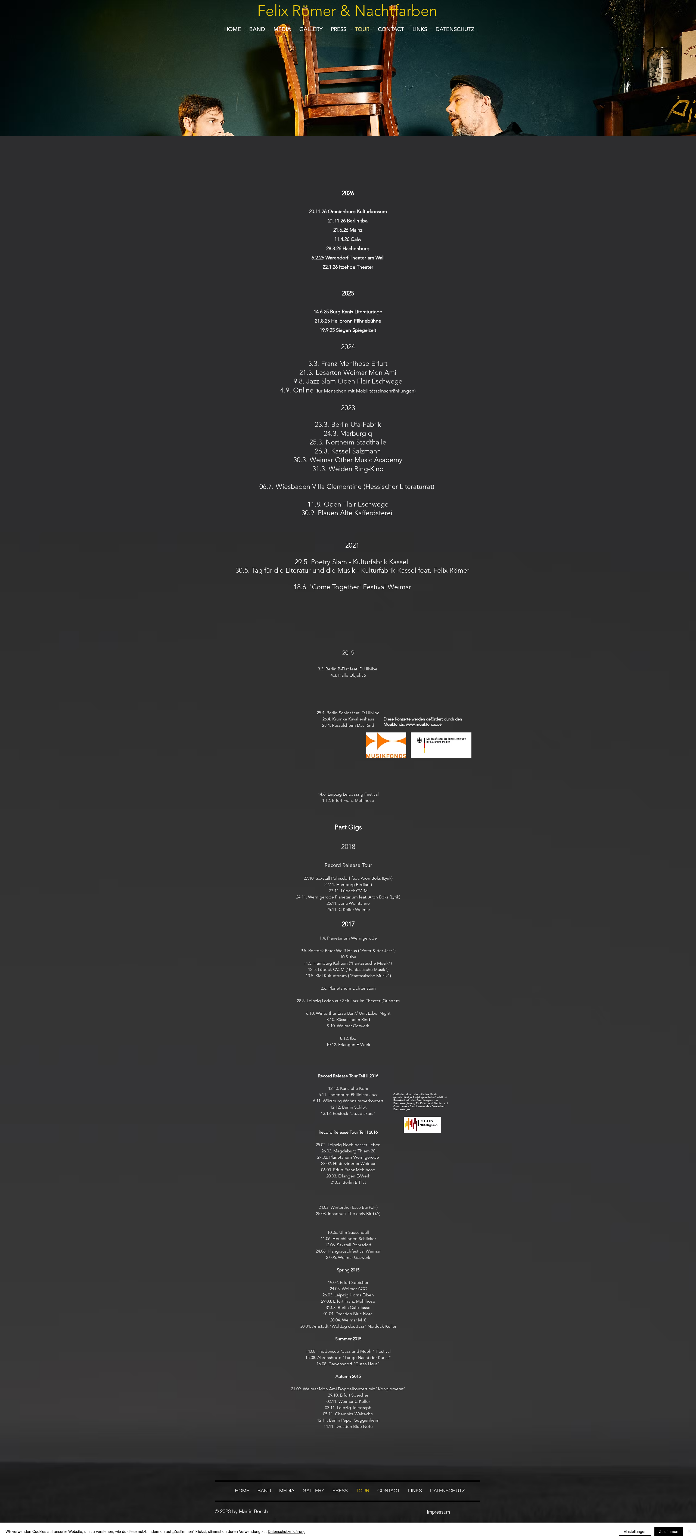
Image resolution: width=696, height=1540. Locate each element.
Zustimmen (668, 1531)
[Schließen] (689, 1531)
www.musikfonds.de (424, 724)
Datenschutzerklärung (287, 1531)
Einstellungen (635, 1531)
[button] (282, 29)
